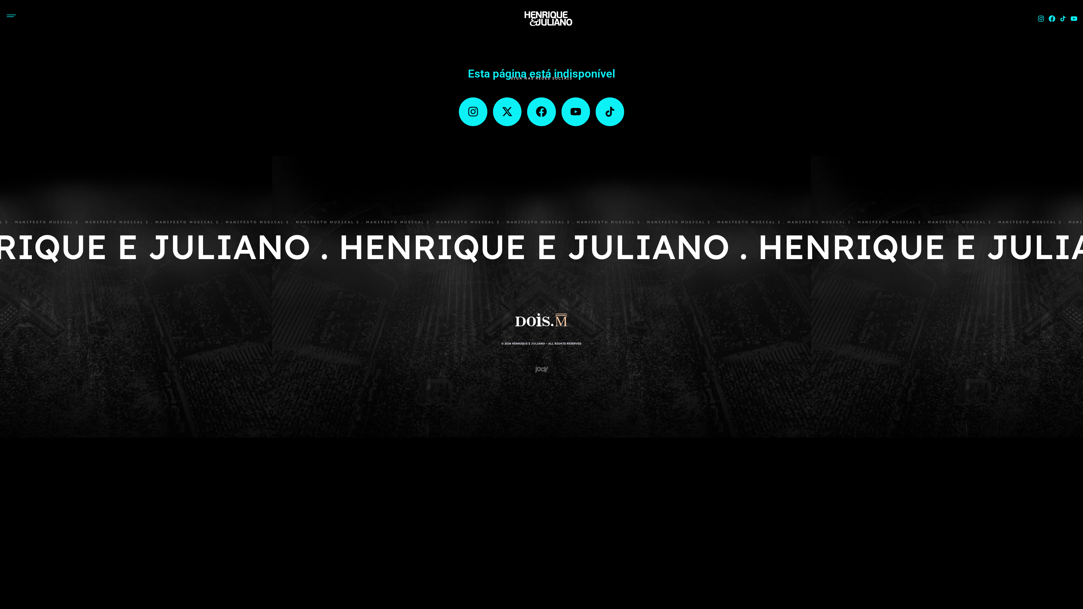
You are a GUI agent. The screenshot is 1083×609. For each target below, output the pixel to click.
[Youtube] (1074, 18)
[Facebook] (1052, 18)
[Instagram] (1041, 18)
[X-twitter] (507, 112)
